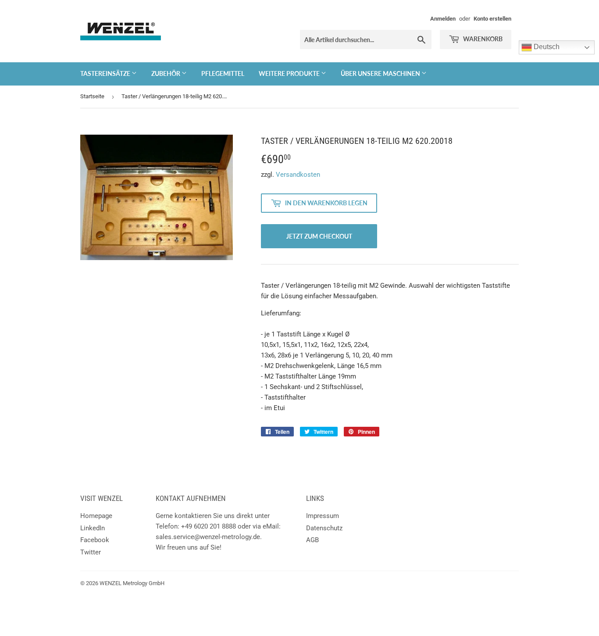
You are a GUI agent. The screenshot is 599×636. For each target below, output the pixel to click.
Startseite (92, 96)
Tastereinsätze (106, 73)
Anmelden (443, 18)
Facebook (94, 540)
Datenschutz (324, 528)
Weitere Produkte (290, 73)
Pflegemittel (222, 73)
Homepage (96, 516)
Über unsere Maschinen (381, 73)
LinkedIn (92, 528)
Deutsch (546, 46)
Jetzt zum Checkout (319, 236)
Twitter (90, 552)
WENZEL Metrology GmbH (132, 583)
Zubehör (166, 73)
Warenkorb (482, 39)
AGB (312, 540)
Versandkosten (298, 175)
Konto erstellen (492, 18)
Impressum (322, 516)
